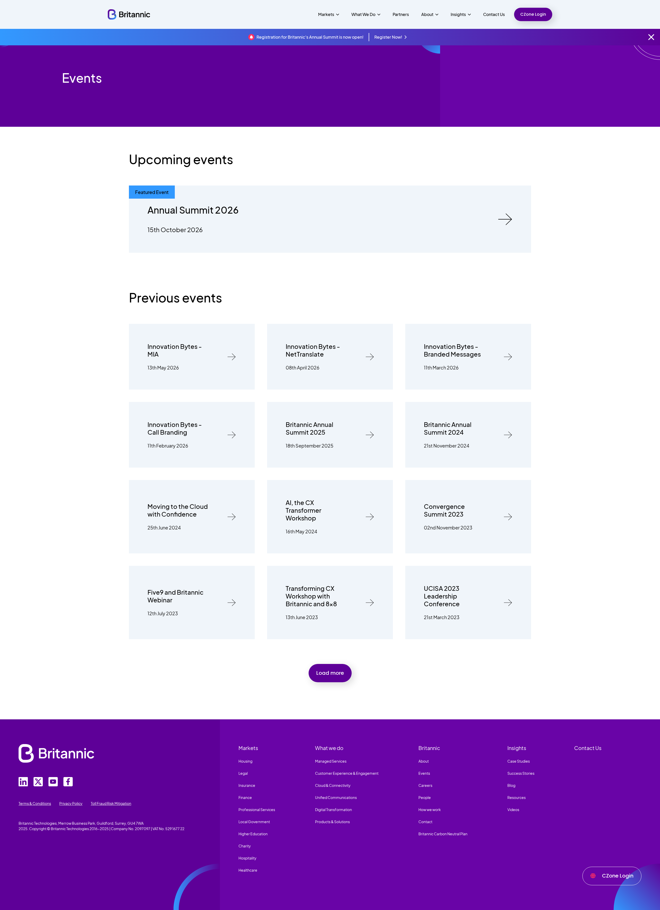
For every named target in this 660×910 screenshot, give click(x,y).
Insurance (246, 785)
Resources (516, 797)
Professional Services (256, 809)
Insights (516, 748)
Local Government (254, 821)
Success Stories (520, 773)
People (424, 797)
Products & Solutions (332, 821)
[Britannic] (56, 753)
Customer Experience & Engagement (346, 773)
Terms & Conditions (35, 803)
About (423, 761)
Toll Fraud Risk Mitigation (111, 803)
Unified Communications (336, 797)
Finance (245, 797)
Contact (425, 821)
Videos (513, 809)
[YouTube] (53, 781)
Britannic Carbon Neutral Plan (442, 833)
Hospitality (247, 858)
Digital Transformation (333, 809)
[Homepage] (129, 14)
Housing (245, 761)
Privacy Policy (70, 803)
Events (424, 773)
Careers (425, 785)
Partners (401, 14)
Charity (244, 846)
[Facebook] (68, 781)
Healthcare (247, 870)
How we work (429, 809)
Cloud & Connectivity (333, 785)
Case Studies (518, 761)
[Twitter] (23, 781)
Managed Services (330, 761)
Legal (243, 773)
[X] (38, 781)
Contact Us (494, 14)
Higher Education (253, 833)
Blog (511, 785)
